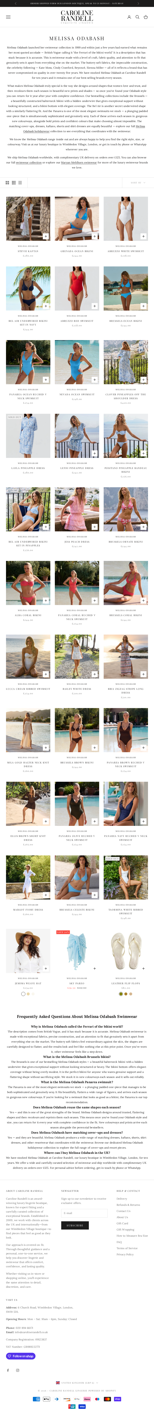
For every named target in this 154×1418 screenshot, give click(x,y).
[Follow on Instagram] (18, 1370)
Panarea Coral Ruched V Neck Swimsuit (77, 617)
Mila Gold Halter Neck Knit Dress (28, 764)
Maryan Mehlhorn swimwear (79, 162)
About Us (122, 1217)
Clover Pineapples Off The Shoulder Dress (126, 396)
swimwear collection (29, 162)
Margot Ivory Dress (28, 909)
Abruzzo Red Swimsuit (77, 320)
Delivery (122, 1198)
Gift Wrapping (125, 1229)
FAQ (119, 1242)
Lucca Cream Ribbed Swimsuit (28, 688)
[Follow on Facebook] (8, 1370)
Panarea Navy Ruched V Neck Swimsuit (126, 837)
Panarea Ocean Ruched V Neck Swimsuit (28, 396)
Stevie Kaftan (28, 251)
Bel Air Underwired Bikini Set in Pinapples (28, 543)
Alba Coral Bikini (28, 615)
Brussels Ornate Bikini (126, 541)
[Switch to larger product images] (7, 183)
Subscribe (75, 1225)
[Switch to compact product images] (20, 183)
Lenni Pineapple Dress (77, 467)
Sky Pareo (76, 983)
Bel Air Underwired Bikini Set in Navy (28, 322)
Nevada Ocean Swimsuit (77, 394)
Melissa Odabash (28, 246)
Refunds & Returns (128, 1205)
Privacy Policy (125, 1254)
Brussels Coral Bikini (125, 615)
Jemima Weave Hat (28, 983)
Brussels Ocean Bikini (125, 320)
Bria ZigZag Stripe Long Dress (126, 690)
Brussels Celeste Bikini (77, 909)
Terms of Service (127, 1248)
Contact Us (123, 1211)
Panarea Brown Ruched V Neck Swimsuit (126, 764)
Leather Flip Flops (126, 983)
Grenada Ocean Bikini (77, 251)
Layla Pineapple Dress (28, 467)
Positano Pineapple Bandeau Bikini (126, 469)
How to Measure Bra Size (132, 1235)
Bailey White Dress (77, 688)
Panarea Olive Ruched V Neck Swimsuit (77, 837)
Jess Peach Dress (77, 541)
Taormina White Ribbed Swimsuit (126, 911)
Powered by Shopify (102, 1390)
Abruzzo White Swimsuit (126, 251)
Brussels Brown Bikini (77, 762)
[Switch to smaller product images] (13, 183)
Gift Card (122, 1223)
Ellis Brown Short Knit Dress (28, 837)
